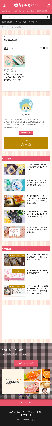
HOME (6, 27)
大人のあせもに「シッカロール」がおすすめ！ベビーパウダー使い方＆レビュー (37, 182)
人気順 (11, 48)
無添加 (9, 22)
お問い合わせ (26, 415)
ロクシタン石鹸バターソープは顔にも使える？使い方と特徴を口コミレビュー (37, 167)
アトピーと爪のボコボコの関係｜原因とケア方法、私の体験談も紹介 (37, 229)
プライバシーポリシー (34, 412)
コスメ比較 (30, 11)
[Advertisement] (23, 322)
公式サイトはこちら (26, 363)
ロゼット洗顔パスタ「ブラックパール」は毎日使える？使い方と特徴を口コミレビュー (37, 214)
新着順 (6, 48)
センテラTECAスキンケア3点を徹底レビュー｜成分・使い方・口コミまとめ (37, 257)
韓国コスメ (35, 22)
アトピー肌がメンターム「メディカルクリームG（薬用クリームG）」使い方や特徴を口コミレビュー (37, 199)
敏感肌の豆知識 (42, 11)
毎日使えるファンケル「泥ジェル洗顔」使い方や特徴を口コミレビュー (14, 77)
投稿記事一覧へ (25, 132)
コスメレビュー (7, 11)
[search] (47, 17)
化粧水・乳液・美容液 (18, 255)
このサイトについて (16, 412)
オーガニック (17, 22)
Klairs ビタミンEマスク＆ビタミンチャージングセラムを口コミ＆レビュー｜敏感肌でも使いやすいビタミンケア (37, 289)
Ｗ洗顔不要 (26, 22)
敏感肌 (4, 22)
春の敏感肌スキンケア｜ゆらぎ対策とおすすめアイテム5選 (37, 271)
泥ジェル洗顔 (16, 27)
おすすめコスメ (19, 11)
